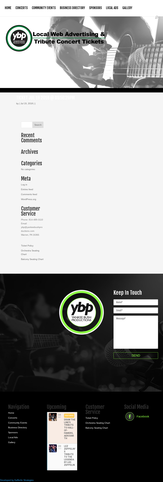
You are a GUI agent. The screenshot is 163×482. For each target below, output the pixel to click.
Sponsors (95, 8)
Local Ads (112, 8)
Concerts (21, 8)
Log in (24, 184)
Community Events (44, 8)
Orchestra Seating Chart (97, 423)
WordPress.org (28, 199)
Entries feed (27, 189)
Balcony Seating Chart (32, 259)
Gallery (127, 8)
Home (8, 8)
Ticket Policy (27, 245)
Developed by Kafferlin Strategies (17, 480)
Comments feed (29, 194)
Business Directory (72, 8)
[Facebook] (136, 421)
